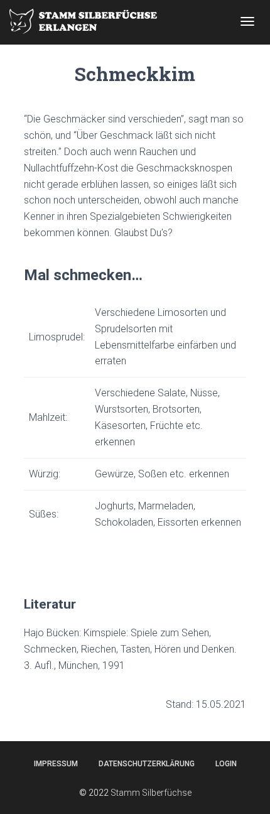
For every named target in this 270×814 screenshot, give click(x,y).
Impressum (56, 763)
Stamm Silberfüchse (151, 793)
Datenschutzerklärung (147, 763)
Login (226, 763)
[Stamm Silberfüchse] (87, 21)
